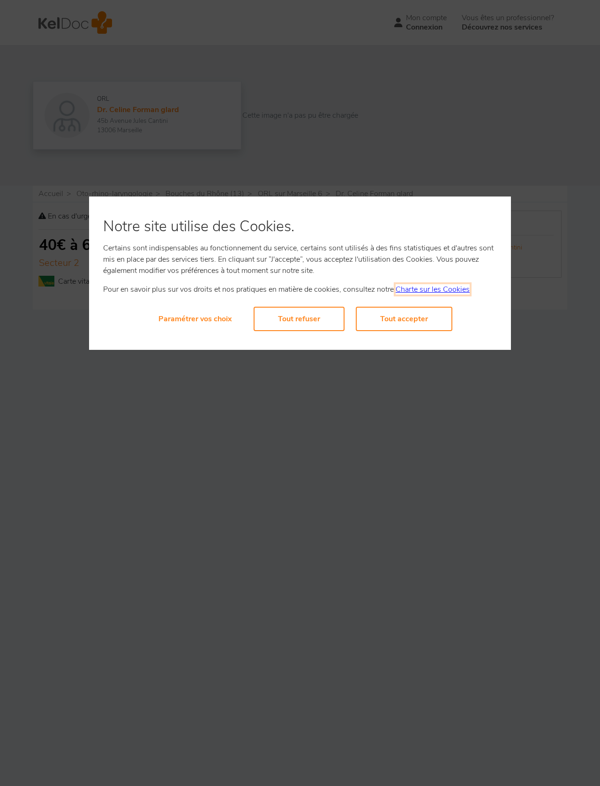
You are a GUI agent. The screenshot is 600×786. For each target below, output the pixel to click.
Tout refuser (299, 319)
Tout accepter (404, 319)
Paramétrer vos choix (195, 319)
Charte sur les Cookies (433, 289)
